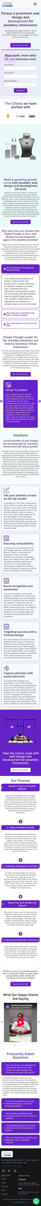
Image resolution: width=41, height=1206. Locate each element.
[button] (1, 401)
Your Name (9, 65)
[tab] (20, 268)
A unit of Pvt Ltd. (21, 1202)
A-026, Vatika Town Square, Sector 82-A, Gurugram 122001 (28, 1184)
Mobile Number (10, 81)
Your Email (8, 73)
